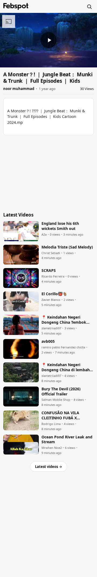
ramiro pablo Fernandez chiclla (63, 347)
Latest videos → (48, 466)
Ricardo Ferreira (52, 276)
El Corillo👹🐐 (54, 293)
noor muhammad (18, 88)
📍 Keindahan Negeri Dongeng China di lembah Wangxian (65, 367)
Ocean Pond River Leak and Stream (66, 440)
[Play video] (48, 40)
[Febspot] (16, 6)
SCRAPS (48, 270)
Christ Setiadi (50, 253)
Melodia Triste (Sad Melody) (67, 247)
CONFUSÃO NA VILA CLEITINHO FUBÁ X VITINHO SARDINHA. (60, 415)
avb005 (48, 341)
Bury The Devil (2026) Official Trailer (61, 391)
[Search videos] (89, 6)
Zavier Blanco (50, 300)
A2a (44, 234)
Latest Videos (18, 215)
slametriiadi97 (51, 328)
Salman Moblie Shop (55, 400)
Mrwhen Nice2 (51, 448)
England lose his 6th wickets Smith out (60, 226)
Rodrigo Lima (51, 424)
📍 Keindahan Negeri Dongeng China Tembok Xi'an (63, 320)
